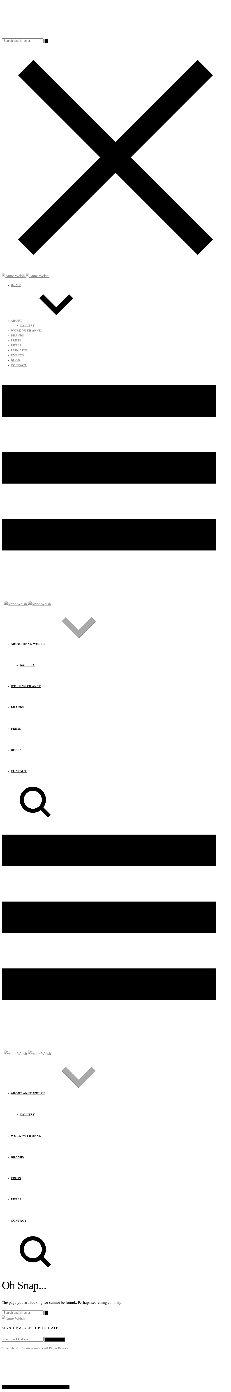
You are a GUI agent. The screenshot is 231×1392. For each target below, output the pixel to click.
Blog (15, 360)
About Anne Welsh (28, 643)
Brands (17, 335)
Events (17, 355)
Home (16, 285)
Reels (16, 345)
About (16, 320)
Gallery (27, 325)
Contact (19, 365)
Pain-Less (19, 350)
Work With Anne (26, 330)
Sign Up (54, 1339)
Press (16, 340)
